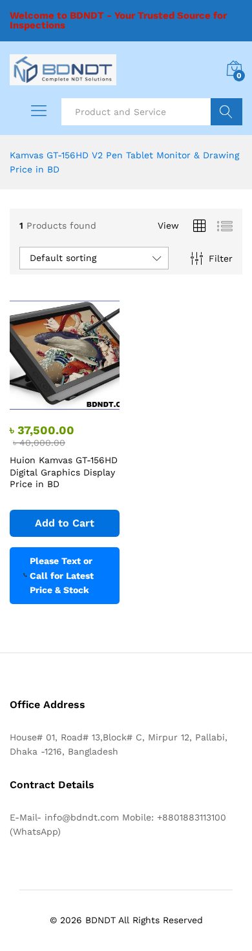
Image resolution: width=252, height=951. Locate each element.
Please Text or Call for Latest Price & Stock (62, 575)
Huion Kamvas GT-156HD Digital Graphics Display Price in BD (64, 471)
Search (226, 111)
